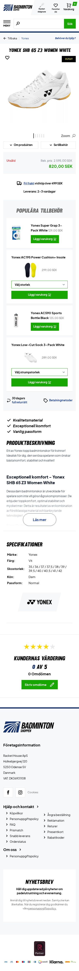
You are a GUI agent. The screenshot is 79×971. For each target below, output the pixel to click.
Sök (70, 24)
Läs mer (39, 519)
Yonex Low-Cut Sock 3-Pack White (37, 345)
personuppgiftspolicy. (42, 908)
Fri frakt (29, 183)
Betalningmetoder (61, 400)
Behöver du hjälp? (65, 38)
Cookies (33, 792)
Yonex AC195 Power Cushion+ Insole (38, 257)
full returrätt (19, 402)
